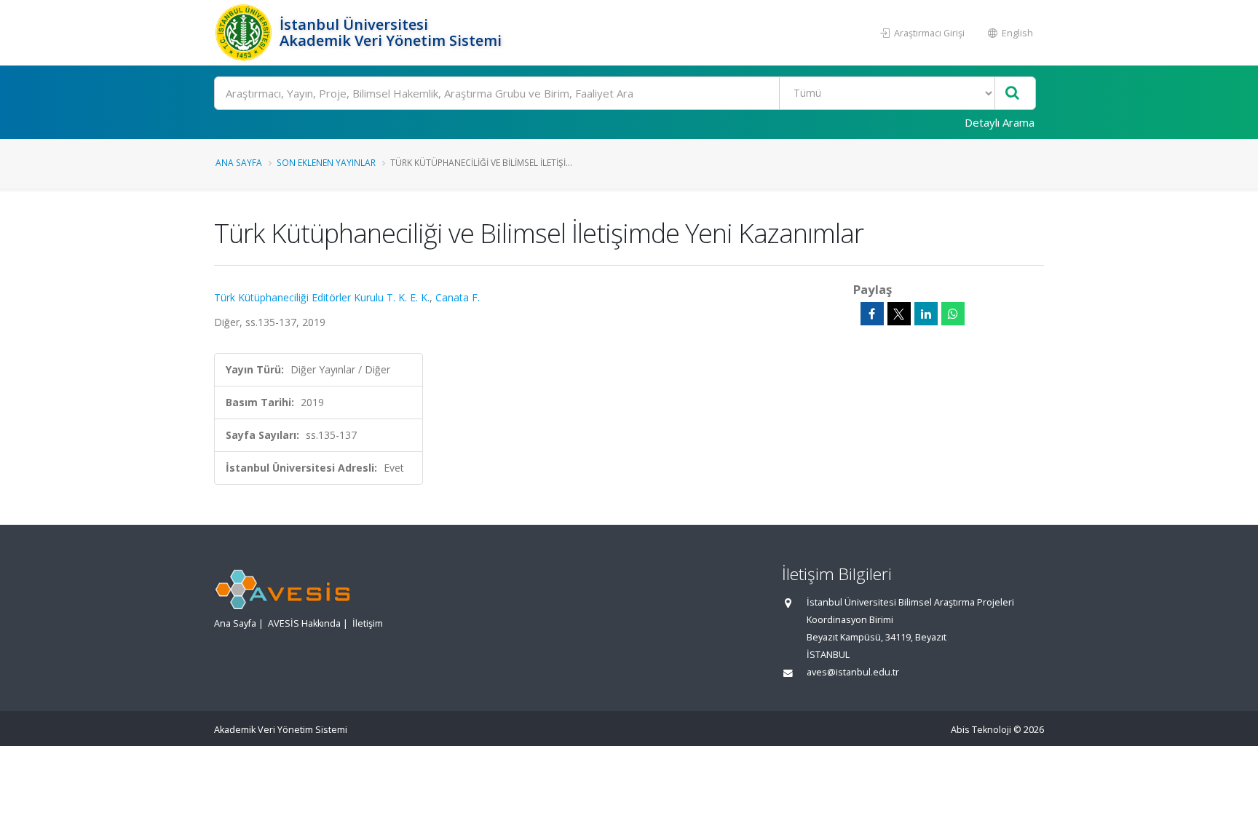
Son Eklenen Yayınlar (326, 162)
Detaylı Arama (1000, 122)
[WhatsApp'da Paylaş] (953, 313)
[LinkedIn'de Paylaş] (926, 313)
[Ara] (1012, 93)
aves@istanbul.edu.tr (853, 672)
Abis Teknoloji (981, 729)
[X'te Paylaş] (899, 313)
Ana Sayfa (238, 162)
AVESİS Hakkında (304, 623)
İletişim (367, 623)
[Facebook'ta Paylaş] (872, 313)
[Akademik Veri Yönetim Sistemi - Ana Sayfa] (245, 33)
